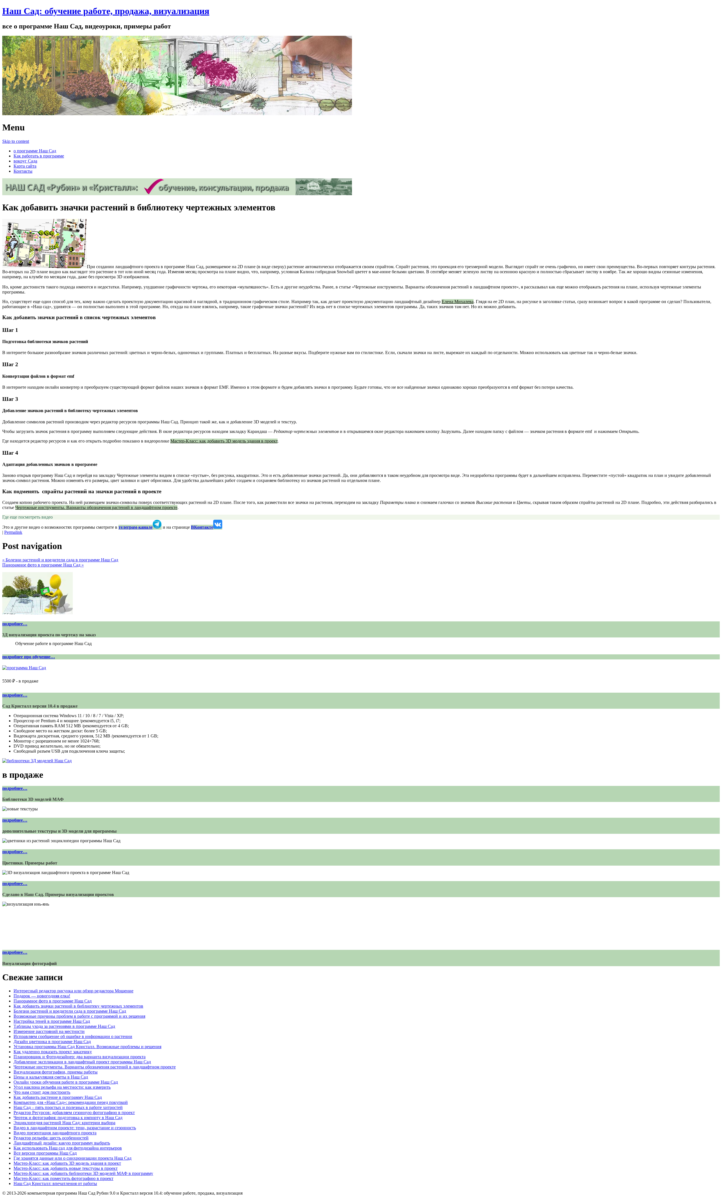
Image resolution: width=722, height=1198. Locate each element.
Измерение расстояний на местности (49, 1031)
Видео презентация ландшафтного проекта (55, 1132)
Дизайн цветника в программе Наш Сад (52, 1041)
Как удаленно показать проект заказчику (53, 1051)
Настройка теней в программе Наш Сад (52, 1021)
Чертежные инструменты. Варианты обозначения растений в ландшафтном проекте (96, 507)
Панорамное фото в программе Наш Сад (43, 565)
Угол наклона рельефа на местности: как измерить (62, 1087)
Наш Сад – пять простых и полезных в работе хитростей (68, 1107)
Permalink (13, 532)
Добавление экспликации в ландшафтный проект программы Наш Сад (82, 1061)
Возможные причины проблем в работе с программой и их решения (79, 1016)
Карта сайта (25, 166)
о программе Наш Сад (35, 150)
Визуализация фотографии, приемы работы (56, 1072)
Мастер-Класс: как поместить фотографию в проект (63, 1178)
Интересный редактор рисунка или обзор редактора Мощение (73, 990)
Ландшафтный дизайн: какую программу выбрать (62, 1143)
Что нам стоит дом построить (42, 1092)
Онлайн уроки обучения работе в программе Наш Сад (66, 1082)
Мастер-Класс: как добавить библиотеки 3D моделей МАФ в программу (83, 1173)
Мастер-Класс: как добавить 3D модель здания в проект (224, 441)
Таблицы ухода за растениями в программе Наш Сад (64, 1026)
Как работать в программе (39, 156)
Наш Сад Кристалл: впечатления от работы (55, 1183)
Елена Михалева (458, 301)
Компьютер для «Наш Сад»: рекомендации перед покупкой (71, 1102)
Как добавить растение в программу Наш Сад (58, 1097)
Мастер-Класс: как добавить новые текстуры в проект (66, 1168)
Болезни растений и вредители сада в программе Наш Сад (60, 559)
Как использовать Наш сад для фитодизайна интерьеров (68, 1148)
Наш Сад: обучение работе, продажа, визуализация (105, 11)
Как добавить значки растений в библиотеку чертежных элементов (78, 1006)
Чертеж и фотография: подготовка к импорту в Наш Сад (68, 1117)
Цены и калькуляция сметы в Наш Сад (51, 1077)
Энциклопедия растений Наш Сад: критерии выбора (64, 1122)
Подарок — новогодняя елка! (42, 995)
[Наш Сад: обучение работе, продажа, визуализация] (177, 113)
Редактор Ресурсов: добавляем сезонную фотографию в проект (74, 1112)
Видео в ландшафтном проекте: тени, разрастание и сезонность (75, 1127)
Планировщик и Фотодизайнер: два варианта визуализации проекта (80, 1056)
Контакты (23, 171)
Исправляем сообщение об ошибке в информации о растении (73, 1036)
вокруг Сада (25, 161)
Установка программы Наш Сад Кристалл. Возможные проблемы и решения (87, 1046)
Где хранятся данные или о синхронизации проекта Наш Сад (72, 1158)
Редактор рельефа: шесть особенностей (51, 1137)
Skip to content (15, 141)
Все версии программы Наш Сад (45, 1153)
